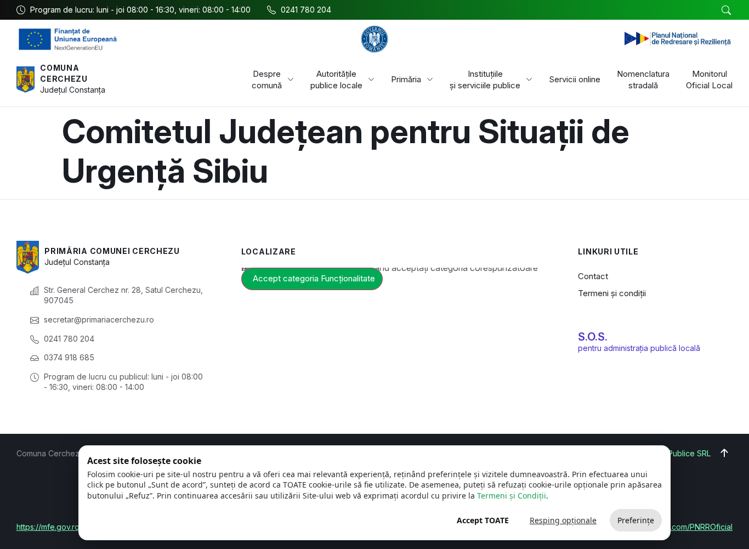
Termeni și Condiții (511, 495)
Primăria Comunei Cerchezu (112, 251)
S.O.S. (593, 336)
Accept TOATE (483, 520)
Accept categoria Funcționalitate (314, 278)
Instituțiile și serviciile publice (485, 79)
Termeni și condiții (612, 293)
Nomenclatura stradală (643, 79)
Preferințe (635, 520)
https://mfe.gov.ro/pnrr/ (58, 526)
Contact (593, 276)
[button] (726, 10)
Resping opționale (563, 520)
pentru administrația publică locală (639, 348)
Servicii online (574, 79)
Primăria (406, 79)
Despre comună (267, 79)
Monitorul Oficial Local (709, 79)
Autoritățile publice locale (336, 79)
